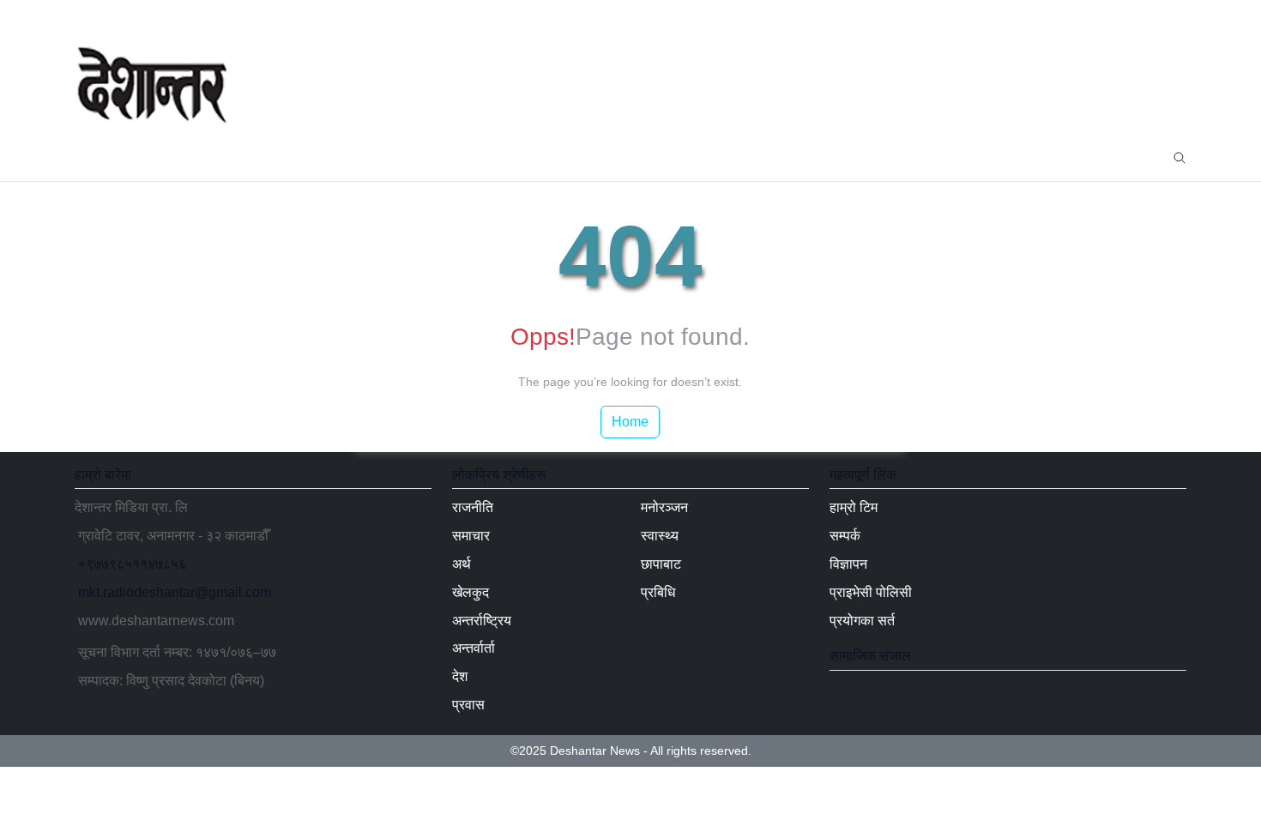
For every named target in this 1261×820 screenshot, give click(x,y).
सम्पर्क (845, 535)
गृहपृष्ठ (104, 156)
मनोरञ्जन (670, 156)
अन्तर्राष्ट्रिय (418, 156)
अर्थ (287, 156)
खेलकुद (342, 156)
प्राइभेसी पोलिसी (871, 592)
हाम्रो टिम (854, 507)
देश (552, 156)
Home (630, 421)
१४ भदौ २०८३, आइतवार (141, 16)
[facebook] (1090, 17)
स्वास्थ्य (740, 156)
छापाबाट (804, 156)
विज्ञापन (848, 564)
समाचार (232, 156)
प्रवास (603, 156)
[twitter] (1117, 17)
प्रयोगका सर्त (862, 620)
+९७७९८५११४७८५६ (132, 564)
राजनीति (167, 156)
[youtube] (1145, 17)
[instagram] (1172, 17)
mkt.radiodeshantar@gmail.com (174, 592)
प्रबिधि (867, 156)
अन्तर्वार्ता (495, 156)
